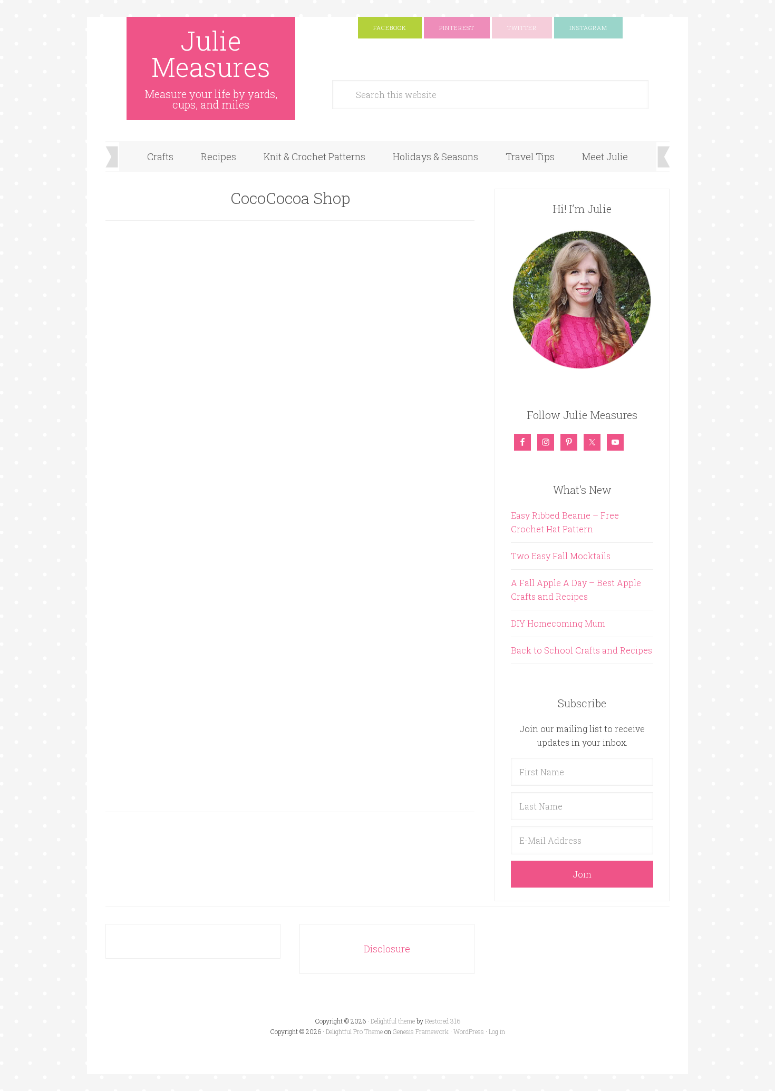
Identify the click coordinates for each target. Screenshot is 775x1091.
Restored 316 (442, 1021)
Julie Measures (210, 53)
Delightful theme (393, 1021)
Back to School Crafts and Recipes (581, 650)
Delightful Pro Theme (354, 1031)
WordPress (468, 1031)
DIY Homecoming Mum (558, 623)
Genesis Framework (421, 1031)
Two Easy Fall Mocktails (561, 555)
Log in (497, 1031)
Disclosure (387, 948)
